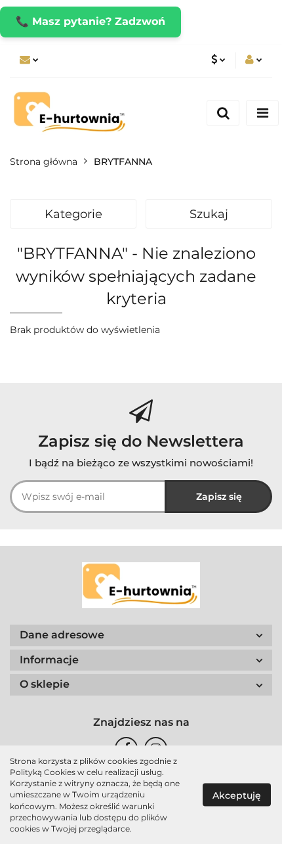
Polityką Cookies (42, 772)
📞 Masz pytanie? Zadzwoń (90, 21)
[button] (141, 635)
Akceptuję (236, 795)
